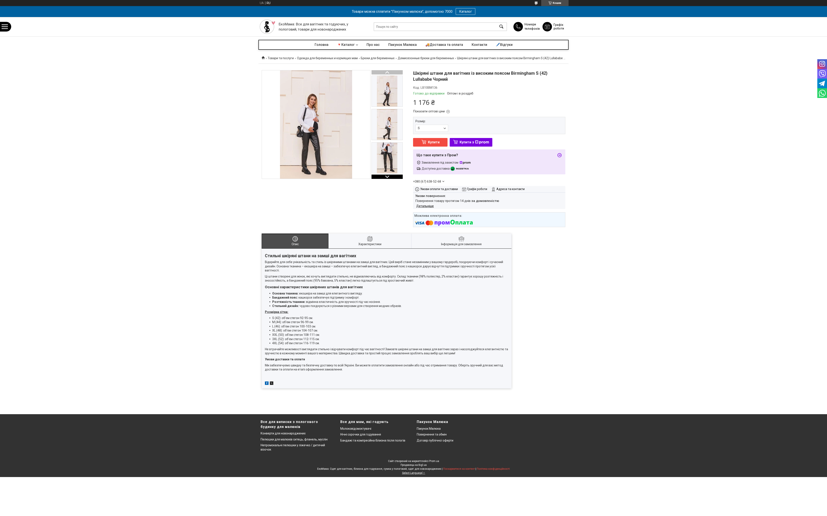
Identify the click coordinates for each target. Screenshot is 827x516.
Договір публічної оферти (435, 440)
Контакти (479, 45)
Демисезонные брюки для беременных (426, 58)
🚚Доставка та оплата (444, 45)
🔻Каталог (346, 45)
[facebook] (267, 384)
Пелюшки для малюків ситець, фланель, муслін (294, 439)
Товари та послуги (281, 58)
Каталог (465, 11)
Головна (321, 45)
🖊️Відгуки (504, 45)
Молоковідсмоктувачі (355, 428)
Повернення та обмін (432, 434)
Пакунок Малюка (402, 45)
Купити (434, 142)
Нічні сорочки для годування (360, 434)
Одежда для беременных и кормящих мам (327, 58)
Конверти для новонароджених (283, 433)
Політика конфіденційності (493, 468)
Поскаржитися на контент (459, 468)
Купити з (467, 142)
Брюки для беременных (378, 58)
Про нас (373, 45)
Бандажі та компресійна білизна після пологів (372, 440)
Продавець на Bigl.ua (414, 464)
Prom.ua (434, 461)
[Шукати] (501, 27)
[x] (271, 384)
